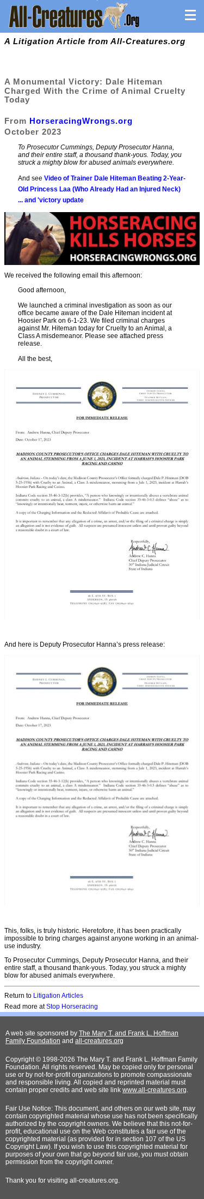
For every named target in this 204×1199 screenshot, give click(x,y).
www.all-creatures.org (154, 1090)
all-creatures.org (99, 1041)
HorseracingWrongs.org (81, 120)
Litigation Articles (58, 995)
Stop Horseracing (72, 1006)
